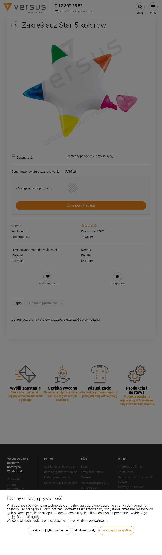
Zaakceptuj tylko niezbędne (49, 530)
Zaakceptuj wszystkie (117, 530)
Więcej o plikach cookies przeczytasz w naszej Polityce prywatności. (57, 521)
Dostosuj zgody (85, 530)
